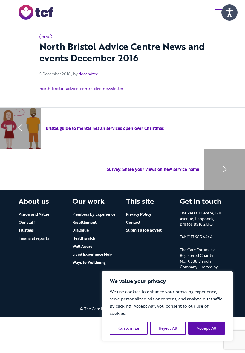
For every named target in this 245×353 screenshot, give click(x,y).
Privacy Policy (138, 214)
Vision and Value (34, 214)
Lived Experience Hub (92, 254)
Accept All (206, 328)
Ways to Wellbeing (89, 262)
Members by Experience (93, 214)
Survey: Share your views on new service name (153, 169)
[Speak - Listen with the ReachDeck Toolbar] (229, 12)
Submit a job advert (144, 230)
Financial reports (34, 238)
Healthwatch (83, 238)
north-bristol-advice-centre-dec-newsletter (81, 88)
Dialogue (80, 230)
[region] (167, 306)
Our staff (27, 222)
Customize (128, 328)
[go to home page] (36, 12)
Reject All (168, 328)
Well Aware (82, 246)
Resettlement (84, 222)
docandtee (88, 74)
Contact (133, 222)
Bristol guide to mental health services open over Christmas (105, 128)
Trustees (26, 230)
